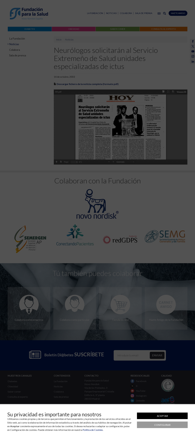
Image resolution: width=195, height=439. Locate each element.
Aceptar (162, 415)
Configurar (162, 424)
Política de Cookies (93, 429)
